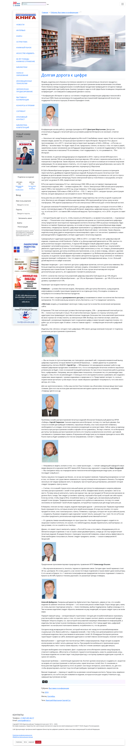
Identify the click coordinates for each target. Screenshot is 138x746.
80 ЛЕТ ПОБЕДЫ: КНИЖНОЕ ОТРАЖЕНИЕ (25, 60)
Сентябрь (51, 696)
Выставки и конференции (59, 688)
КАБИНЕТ (31, 742)
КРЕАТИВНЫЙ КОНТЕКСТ (21, 118)
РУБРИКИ (19, 742)
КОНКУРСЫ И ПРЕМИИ (25, 105)
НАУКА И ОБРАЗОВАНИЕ (22, 74)
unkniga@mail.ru (24, 720)
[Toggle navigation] (122, 4)
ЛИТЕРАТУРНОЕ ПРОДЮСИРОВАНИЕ (24, 90)
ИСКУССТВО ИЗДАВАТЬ (25, 53)
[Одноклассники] (46, 682)
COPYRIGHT (20, 111)
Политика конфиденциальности (22, 735)
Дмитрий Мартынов (54, 700)
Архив (19, 169)
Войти (19, 223)
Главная (45, 12)
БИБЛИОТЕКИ (21, 67)
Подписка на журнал (26, 177)
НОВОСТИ (20, 25)
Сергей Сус (66, 700)
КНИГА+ (19, 36)
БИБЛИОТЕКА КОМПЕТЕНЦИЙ (22, 126)
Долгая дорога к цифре (64, 75)
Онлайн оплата (19, 189)
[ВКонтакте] (43, 682)
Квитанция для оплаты (19, 186)
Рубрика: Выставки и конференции (64, 12)
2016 (46, 692)
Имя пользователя (23, 201)
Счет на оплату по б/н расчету (32, 187)
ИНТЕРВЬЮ (20, 30)
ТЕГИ (25, 742)
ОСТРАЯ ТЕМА (21, 42)
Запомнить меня (25, 218)
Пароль (19, 209)
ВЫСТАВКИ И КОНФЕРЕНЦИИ (22, 98)
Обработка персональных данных (23, 737)
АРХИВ (38, 742)
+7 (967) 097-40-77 (27, 718)
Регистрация (23, 227)
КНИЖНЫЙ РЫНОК (23, 47)
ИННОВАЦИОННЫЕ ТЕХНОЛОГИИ (24, 82)
